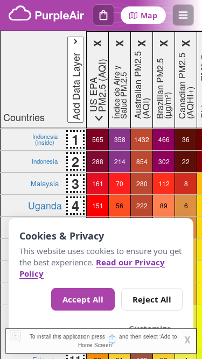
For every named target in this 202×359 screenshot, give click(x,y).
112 (164, 183)
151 (97, 205)
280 (142, 183)
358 (120, 139)
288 (97, 161)
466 (164, 139)
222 (142, 205)
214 (120, 161)
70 (119, 183)
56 (119, 205)
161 (97, 183)
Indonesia (45, 161)
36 (186, 139)
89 (164, 205)
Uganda (45, 205)
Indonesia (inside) (45, 139)
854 (142, 161)
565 (97, 139)
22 (186, 161)
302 (164, 161)
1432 (141, 139)
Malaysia (45, 183)
